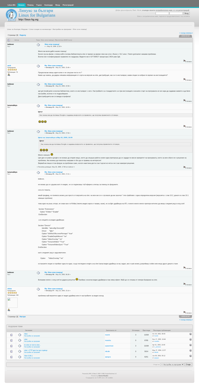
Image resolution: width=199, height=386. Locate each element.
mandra (108, 340)
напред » (189, 33)
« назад (182, 33)
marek (107, 335)
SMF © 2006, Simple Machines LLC (107, 373)
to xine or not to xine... (32, 345)
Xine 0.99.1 (28, 356)
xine (25, 339)
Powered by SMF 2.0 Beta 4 (89, 373)
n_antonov (157, 347)
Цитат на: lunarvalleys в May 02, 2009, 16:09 (55, 137)
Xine (26, 334)
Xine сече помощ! (52, 44)
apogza (108, 357)
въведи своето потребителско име (157, 10)
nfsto (9, 289)
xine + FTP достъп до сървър (35, 350)
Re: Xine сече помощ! (54, 65)
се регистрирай (182, 10)
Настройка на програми (32, 336)
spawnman (109, 346)
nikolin (107, 351)
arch (9, 65)
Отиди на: (156, 364)
